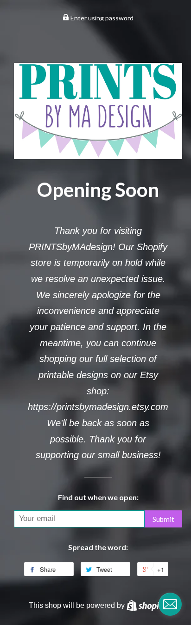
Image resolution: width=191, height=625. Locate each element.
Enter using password (101, 18)
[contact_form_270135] (170, 604)
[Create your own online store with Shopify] (147, 605)
